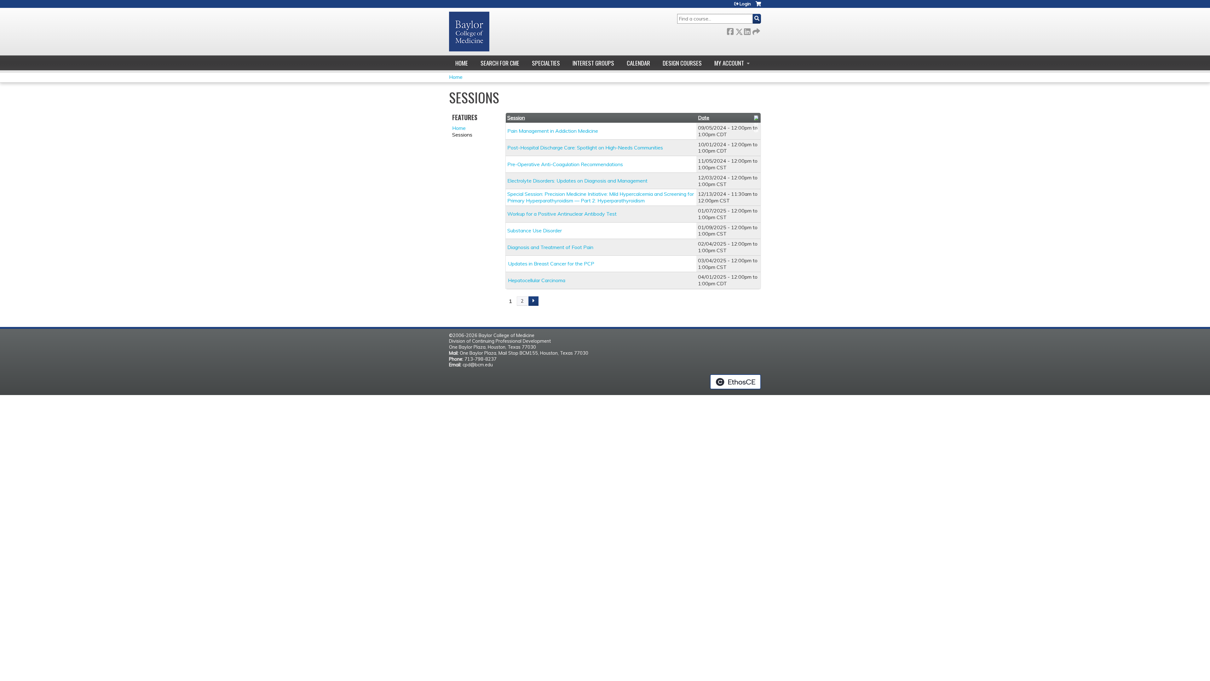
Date (703, 117)
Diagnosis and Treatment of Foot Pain (550, 247)
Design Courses (682, 62)
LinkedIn (747, 30)
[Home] (469, 31)
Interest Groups (593, 62)
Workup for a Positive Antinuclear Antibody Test (562, 214)
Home (461, 62)
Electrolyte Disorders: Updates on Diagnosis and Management (577, 181)
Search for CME (500, 62)
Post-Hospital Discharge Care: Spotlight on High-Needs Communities (585, 147)
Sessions (462, 134)
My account (729, 62)
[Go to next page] (533, 301)
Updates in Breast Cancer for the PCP (550, 263)
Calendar (638, 62)
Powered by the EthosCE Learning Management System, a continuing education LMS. (735, 381)
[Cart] (758, 6)
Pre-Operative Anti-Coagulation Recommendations (565, 164)
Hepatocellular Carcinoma (536, 280)
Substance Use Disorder (534, 230)
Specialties (546, 62)
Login (745, 4)
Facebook (730, 30)
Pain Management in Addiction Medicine (552, 131)
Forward (755, 30)
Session (516, 117)
